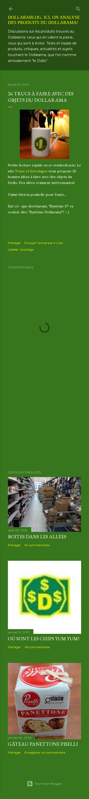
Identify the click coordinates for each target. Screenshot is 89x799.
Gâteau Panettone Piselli (43, 744)
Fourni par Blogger (48, 783)
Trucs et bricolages (31, 171)
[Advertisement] (44, 427)
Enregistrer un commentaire (44, 752)
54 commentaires (36, 545)
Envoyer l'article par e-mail (43, 243)
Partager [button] (14, 243)
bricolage (26, 249)
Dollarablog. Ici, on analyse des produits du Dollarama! (44, 20)
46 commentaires (37, 647)
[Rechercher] (78, 8)
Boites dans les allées (37, 536)
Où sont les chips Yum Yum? (44, 638)
